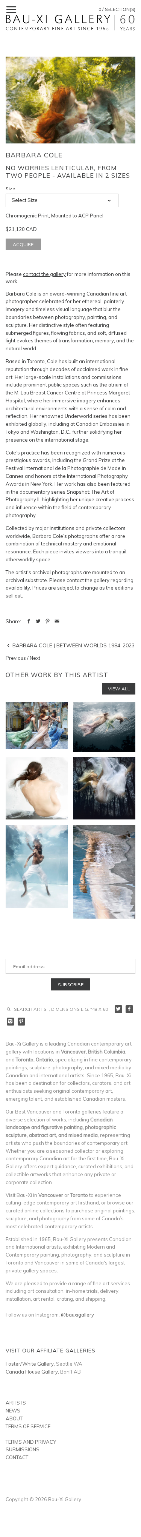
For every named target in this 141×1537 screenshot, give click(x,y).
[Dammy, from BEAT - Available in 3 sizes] (37, 872)
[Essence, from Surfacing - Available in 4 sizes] (104, 727)
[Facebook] (129, 1009)
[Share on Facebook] (29, 621)
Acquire (23, 244)
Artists (16, 1403)
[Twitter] (119, 1009)
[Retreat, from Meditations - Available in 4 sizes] (104, 872)
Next (35, 658)
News (13, 1411)
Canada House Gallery (32, 1372)
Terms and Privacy (31, 1442)
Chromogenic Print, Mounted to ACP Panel (54, 216)
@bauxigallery (77, 1315)
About (14, 1418)
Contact (17, 1457)
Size (10, 188)
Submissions (22, 1449)
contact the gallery (44, 274)
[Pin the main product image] (47, 621)
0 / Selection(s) (117, 9)
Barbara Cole (34, 155)
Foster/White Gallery (30, 1364)
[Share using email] (57, 621)
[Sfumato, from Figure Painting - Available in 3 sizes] (37, 788)
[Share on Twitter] (38, 621)
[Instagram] (11, 1022)
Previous (16, 658)
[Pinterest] (22, 1022)
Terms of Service (28, 1426)
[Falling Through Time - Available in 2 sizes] (104, 788)
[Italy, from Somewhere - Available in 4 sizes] (37, 727)
